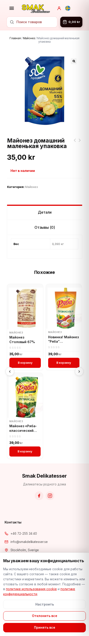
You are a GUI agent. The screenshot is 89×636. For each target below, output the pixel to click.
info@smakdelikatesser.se (29, 542)
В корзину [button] (25, 362)
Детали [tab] (45, 212)
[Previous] (9, 371)
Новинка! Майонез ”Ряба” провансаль (63, 339)
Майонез (29, 38)
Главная (15, 38)
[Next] (79, 371)
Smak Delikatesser (44, 476)
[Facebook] (39, 495)
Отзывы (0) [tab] (44, 227)
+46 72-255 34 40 (23, 533)
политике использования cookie (31, 589)
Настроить (44, 604)
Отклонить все (44, 616)
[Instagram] (50, 495)
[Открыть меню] (12, 8)
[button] (74, 61)
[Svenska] (68, 8)
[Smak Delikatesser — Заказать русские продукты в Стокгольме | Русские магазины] (36, 8)
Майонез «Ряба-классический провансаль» (23, 428)
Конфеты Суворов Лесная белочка (79, 143)
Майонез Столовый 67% (22, 339)
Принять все (44, 627)
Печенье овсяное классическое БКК (74, 143)
